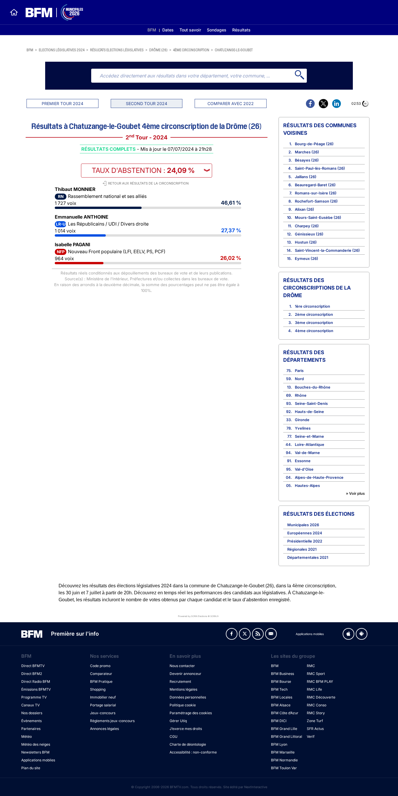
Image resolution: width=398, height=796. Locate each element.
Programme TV (34, 697)
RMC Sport (316, 673)
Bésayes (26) (307, 160)
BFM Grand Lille (284, 728)
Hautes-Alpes (307, 485)
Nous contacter (182, 666)
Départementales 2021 (307, 557)
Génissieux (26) (309, 234)
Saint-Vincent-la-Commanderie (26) (327, 250)
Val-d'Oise (304, 469)
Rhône (301, 395)
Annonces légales (104, 728)
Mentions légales (183, 689)
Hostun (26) (306, 242)
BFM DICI (278, 721)
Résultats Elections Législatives (117, 49)
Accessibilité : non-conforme (193, 752)
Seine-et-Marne (309, 436)
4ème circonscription (191, 49)
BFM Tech (279, 689)
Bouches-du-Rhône (312, 387)
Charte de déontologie (188, 744)
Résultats (241, 29)
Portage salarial (103, 705)
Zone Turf (315, 721)
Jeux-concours (102, 713)
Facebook (231, 634)
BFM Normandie (284, 760)
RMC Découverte (321, 697)
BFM (151, 29)
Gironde (302, 420)
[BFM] (14, 12)
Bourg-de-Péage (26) (314, 144)
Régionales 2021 (301, 549)
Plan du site (30, 768)
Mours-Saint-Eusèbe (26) (318, 217)
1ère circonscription (312, 306)
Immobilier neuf (103, 697)
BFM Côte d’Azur (284, 713)
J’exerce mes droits (186, 728)
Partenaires (30, 728)
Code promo (100, 666)
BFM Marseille (283, 752)
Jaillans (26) (305, 177)
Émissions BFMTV (36, 689)
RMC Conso (316, 705)
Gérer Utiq (178, 721)
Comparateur (101, 673)
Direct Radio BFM (35, 681)
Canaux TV (30, 705)
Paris (299, 370)
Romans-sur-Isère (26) (316, 193)
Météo (26, 736)
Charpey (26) (307, 226)
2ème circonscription (314, 314)
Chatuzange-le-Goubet (234, 49)
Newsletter (271, 634)
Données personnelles (188, 697)
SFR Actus (315, 728)
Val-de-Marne (307, 453)
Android (361, 634)
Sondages (216, 29)
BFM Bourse (281, 681)
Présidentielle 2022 (304, 541)
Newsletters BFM (35, 752)
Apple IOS (348, 634)
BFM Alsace (280, 705)
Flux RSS (258, 634)
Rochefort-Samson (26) (316, 201)
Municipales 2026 (303, 525)
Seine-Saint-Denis (311, 403)
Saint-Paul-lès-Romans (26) (320, 168)
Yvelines (303, 428)
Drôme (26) (158, 49)
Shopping (97, 689)
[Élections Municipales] (51, 12)
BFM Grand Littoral (286, 736)
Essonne (303, 461)
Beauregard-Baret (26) (315, 185)
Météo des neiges (35, 744)
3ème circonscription (314, 322)
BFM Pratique (101, 681)
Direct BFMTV (33, 666)
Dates (168, 29)
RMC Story (316, 713)
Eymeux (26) (306, 258)
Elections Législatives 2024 (61, 49)
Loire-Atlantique (309, 444)
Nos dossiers (31, 713)
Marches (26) (307, 152)
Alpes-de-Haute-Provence (319, 477)
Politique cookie (183, 705)
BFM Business (282, 673)
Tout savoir (190, 29)
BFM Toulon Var (284, 768)
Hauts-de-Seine (309, 411)
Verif (310, 736)
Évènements (31, 721)
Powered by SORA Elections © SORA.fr (198, 616)
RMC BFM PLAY (320, 681)
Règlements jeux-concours (112, 721)
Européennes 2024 (304, 533)
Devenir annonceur (185, 673)
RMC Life (314, 689)
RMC (311, 666)
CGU (173, 736)
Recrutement (180, 681)
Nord (299, 379)
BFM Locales (281, 697)
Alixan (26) (304, 209)
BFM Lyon (279, 744)
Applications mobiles (38, 760)
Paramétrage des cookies (191, 713)
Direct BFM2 (31, 673)
